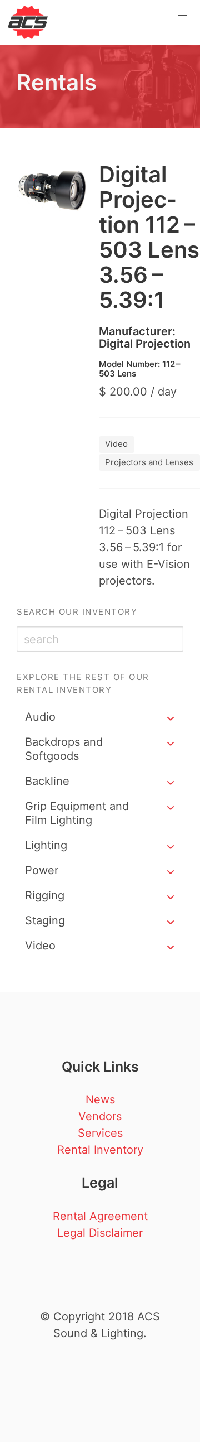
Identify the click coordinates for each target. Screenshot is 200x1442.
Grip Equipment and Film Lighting (77, 813)
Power (41, 870)
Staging (45, 920)
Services (100, 1133)
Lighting (46, 845)
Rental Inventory (100, 1149)
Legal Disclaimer (100, 1233)
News (100, 1099)
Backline (47, 781)
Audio (40, 717)
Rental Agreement (100, 1216)
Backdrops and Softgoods (64, 749)
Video (40, 945)
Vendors (100, 1116)
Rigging (44, 895)
